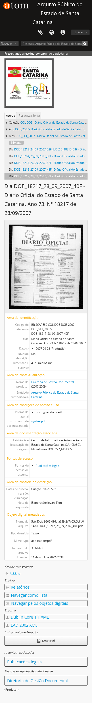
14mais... (16, 143)
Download (48, 641)
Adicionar (16, 573)
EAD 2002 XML (23, 625)
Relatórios (20, 587)
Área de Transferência (40, 32)
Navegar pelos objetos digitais (39, 603)
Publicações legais (47, 466)
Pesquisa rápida (29, 116)
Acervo (10, 116)
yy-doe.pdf (38, 421)
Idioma (51, 32)
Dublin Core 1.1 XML (29, 617)
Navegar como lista (28, 595)
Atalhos (62, 32)
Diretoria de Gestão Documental (52, 382)
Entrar (79, 32)
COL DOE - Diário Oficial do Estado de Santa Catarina (55, 122)
